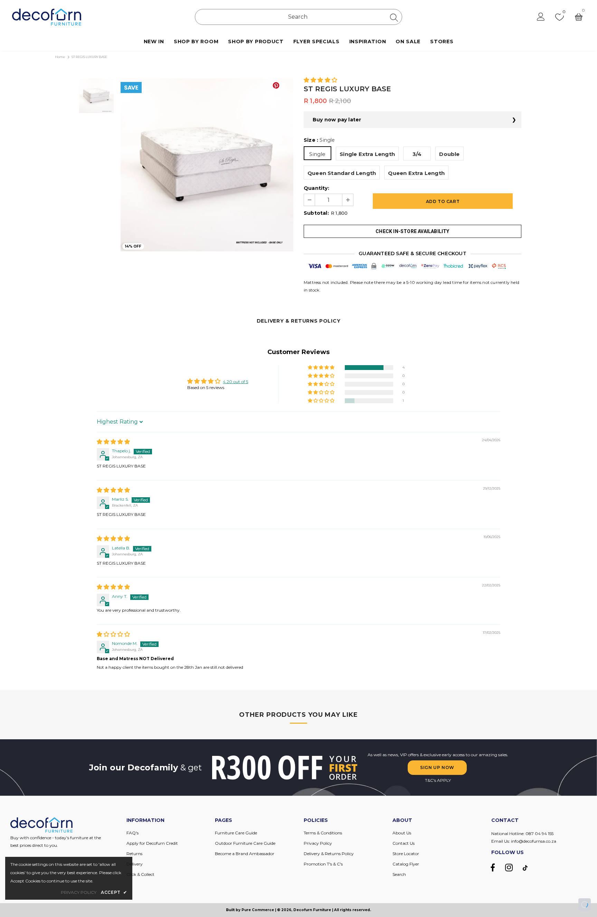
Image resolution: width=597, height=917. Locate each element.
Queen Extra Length (416, 173)
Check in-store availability (412, 231)
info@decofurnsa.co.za (533, 841)
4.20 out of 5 (235, 381)
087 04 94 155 (539, 833)
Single (317, 154)
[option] (207, 164)
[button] (320, 80)
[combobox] (298, 17)
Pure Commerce (257, 910)
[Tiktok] (525, 867)
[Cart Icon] (578, 16)
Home (60, 57)
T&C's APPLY (438, 780)
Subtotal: (316, 213)
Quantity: (316, 188)
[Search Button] (394, 17)
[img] (113, 442)
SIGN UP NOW (437, 767)
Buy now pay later (337, 120)
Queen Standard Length (341, 173)
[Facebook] (492, 867)
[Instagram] (509, 867)
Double (449, 154)
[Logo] (46, 17)
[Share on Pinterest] (276, 85)
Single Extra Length (367, 154)
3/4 (417, 154)
